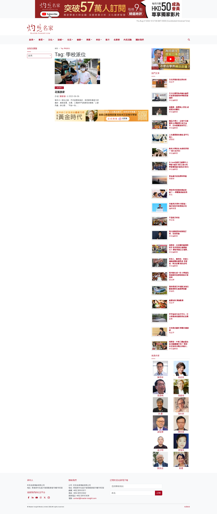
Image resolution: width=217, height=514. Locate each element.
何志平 (171, 82)
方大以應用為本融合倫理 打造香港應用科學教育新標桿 (179, 95)
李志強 (171, 220)
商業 (88, 40)
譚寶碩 (171, 139)
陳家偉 (63, 96)
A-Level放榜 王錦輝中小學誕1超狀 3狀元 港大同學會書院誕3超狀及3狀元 (179, 164)
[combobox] (39, 56)
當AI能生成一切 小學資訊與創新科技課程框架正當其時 (179, 275)
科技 (98, 40)
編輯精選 (172, 208)
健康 (79, 40)
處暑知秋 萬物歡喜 (176, 300)
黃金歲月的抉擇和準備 (178, 176)
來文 (171, 195)
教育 (41, 40)
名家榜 (117, 40)
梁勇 (171, 319)
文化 (50, 40)
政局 (31, 40)
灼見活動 (128, 40)
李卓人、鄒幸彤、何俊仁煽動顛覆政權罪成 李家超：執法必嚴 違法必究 (178, 261)
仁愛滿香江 (59, 88)
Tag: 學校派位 (65, 48)
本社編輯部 (173, 100)
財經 (60, 40)
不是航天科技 (174, 218)
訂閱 (159, 493)
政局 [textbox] (30, 55)
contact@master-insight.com (84, 498)
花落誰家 (60, 91)
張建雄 (171, 179)
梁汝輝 (171, 280)
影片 (108, 40)
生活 (69, 40)
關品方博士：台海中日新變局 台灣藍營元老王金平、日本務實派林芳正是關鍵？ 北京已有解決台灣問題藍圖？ (179, 125)
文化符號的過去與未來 (178, 80)
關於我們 (140, 40)
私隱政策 (187, 507)
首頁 (56, 48)
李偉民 (171, 291)
